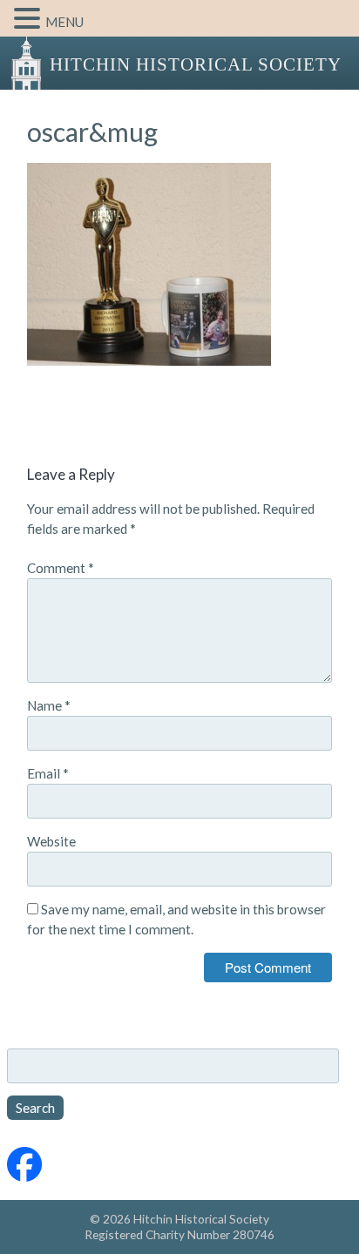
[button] (29, 19)
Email (48, 773)
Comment (60, 568)
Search (35, 1108)
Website (51, 841)
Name (49, 705)
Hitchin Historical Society (196, 64)
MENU (64, 22)
